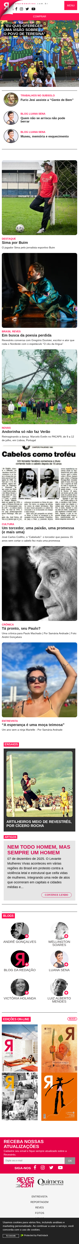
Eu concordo (11, 1236)
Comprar (39, 16)
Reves (39, 1207)
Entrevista (39, 1196)
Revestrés (28, 3)
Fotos (39, 1213)
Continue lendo (56, 895)
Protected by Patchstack (36, 1235)
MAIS (72, 1018)
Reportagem (39, 1202)
